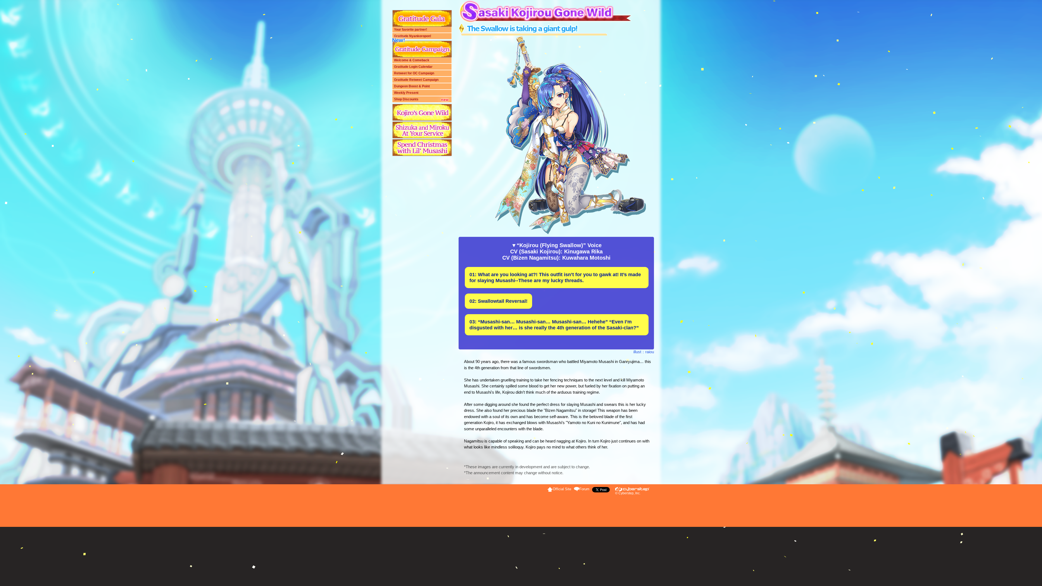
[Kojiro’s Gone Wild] (422, 112)
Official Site (562, 489)
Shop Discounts (406, 99)
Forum (584, 489)
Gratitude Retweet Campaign (416, 80)
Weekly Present (406, 93)
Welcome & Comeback (411, 60)
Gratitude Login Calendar (413, 67)
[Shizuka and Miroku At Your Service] (422, 130)
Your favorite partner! (410, 29)
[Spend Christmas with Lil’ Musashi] (422, 148)
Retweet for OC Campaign (414, 73)
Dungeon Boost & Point (412, 86)
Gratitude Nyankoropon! (412, 36)
